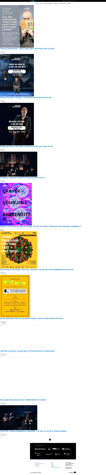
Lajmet (37, 462)
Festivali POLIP (56, 3)
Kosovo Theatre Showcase (47, 3)
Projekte (37, 466)
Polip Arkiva (70, 0)
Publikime (68, 3)
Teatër (40, 3)
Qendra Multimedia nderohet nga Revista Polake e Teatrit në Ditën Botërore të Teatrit (31, 318)
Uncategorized (4, 52)
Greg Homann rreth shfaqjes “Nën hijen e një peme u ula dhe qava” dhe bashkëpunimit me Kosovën (36, 269)
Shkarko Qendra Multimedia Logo (56, 467)
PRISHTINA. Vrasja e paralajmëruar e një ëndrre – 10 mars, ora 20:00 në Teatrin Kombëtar (33, 431)
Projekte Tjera (62, 3)
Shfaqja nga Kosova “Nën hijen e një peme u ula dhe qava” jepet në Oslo (26, 146)
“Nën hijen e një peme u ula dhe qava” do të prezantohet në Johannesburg (27, 351)
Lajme (37, 3)
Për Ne (63, 0)
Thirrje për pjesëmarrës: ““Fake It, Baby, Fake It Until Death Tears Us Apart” (27, 49)
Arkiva (65, 0)
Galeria (67, 0)
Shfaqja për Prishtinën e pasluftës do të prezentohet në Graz (22, 178)
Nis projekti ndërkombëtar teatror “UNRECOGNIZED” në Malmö (23, 400)
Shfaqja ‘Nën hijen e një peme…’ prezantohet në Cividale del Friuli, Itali (25, 97)
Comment (5, 272)
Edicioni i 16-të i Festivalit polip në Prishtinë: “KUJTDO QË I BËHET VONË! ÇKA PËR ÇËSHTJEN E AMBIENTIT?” (40, 226)
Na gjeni (52, 466)
